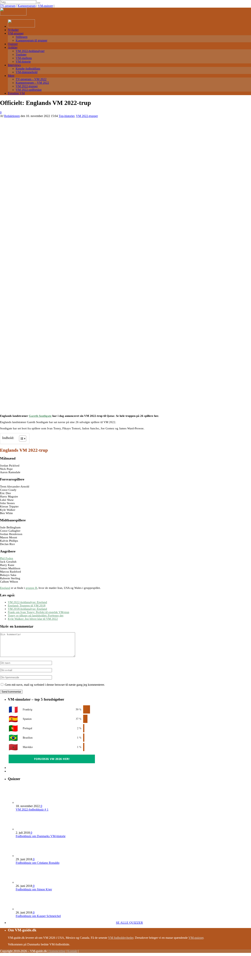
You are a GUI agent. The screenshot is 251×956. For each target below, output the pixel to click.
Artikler (12, 47)
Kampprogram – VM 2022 (32, 82)
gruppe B (31, 587)
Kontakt (72, 951)
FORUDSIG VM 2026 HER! (52, 759)
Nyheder (13, 30)
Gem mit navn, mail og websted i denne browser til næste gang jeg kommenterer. (55, 684)
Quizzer (13, 44)
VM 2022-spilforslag (29, 89)
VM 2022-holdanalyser (30, 51)
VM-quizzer (45, 5)
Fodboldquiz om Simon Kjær (34, 889)
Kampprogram (27, 5)
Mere (11, 75)
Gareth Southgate (40, 415)
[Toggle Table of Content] (20, 438)
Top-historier (66, 116)
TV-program (7, 5)
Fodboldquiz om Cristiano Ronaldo (37, 862)
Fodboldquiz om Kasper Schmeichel (38, 916)
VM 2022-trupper (27, 86)
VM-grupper (16, 33)
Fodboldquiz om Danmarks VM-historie (40, 836)
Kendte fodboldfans (28, 68)
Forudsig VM (16, 93)
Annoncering (57, 951)
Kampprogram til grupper (31, 40)
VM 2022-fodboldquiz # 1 (32, 809)
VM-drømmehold (26, 72)
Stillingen (21, 37)
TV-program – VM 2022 (31, 79)
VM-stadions (24, 58)
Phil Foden (6, 558)
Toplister (21, 54)
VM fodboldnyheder (120, 937)
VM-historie (23, 61)
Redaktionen (12, 116)
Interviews (14, 65)
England (5, 587)
